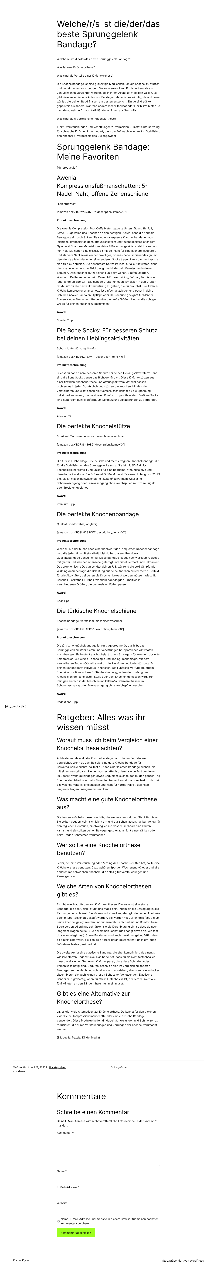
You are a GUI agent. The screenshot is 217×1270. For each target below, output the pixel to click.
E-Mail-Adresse (68, 1187)
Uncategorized (57, 1067)
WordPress (197, 1260)
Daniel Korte (21, 1260)
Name (62, 1171)
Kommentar (65, 1132)
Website (62, 1203)
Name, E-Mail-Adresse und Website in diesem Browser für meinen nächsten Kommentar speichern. (110, 1221)
